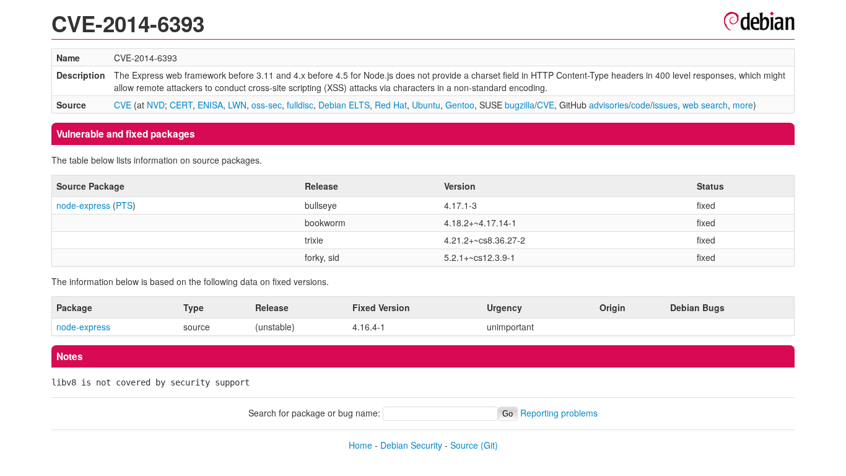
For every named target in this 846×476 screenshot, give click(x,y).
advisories (609, 105)
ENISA (210, 105)
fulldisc (300, 105)
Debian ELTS (344, 105)
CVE (122, 105)
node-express (83, 205)
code (640, 105)
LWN (237, 105)
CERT (181, 105)
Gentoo (459, 105)
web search (705, 105)
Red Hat (391, 105)
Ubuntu (426, 105)
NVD (156, 105)
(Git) (489, 445)
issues (665, 105)
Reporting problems (559, 413)
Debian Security (411, 445)
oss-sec (266, 105)
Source (464, 445)
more (743, 105)
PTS (124, 205)
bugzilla (519, 105)
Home (360, 445)
